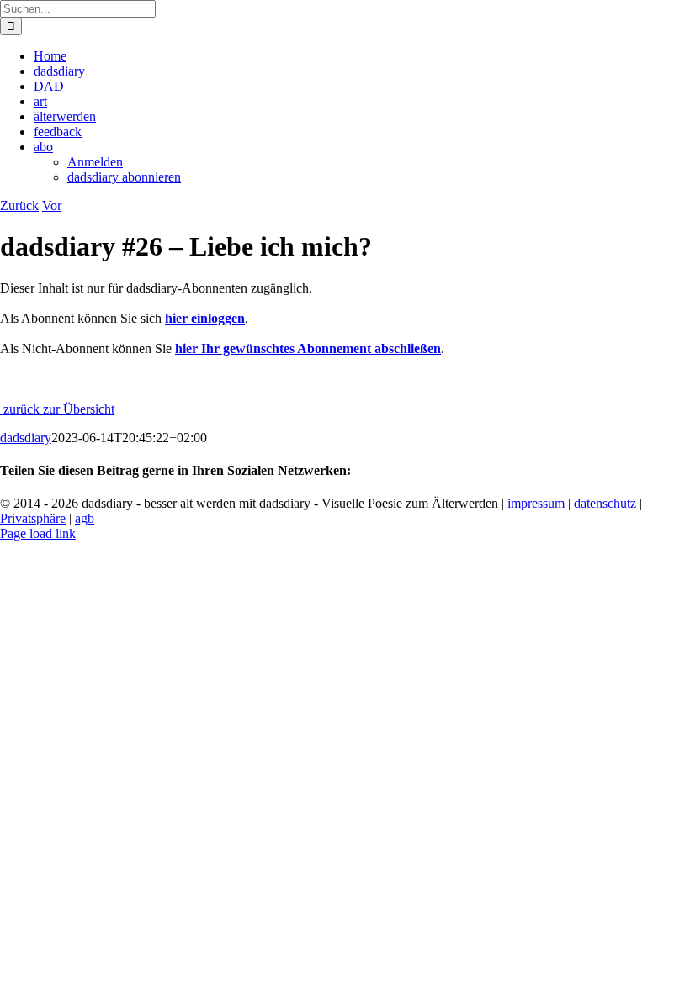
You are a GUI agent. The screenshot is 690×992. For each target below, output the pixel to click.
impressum (536, 503)
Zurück (19, 205)
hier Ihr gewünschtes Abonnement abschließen (308, 348)
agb (84, 518)
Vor (51, 205)
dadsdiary (25, 437)
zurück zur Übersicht (57, 409)
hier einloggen (205, 318)
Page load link (38, 533)
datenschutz (605, 503)
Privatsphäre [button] (33, 518)
